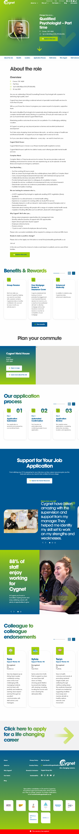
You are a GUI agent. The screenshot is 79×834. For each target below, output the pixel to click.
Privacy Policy (34, 760)
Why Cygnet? (8, 770)
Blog (65, 3)
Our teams (7, 775)
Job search (73, 3)
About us (6, 765)
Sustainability (34, 775)
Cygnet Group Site (46, 770)
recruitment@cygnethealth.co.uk (41, 794)
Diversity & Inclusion (32, 770)
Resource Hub (49, 1)
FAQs (56, 1)
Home (5, 760)
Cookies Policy (33, 765)
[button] (73, 273)
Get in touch (61, 1)
